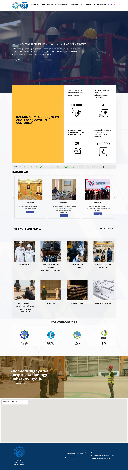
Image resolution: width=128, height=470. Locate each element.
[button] (14, 197)
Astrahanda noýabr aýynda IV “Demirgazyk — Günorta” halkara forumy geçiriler (72, 167)
